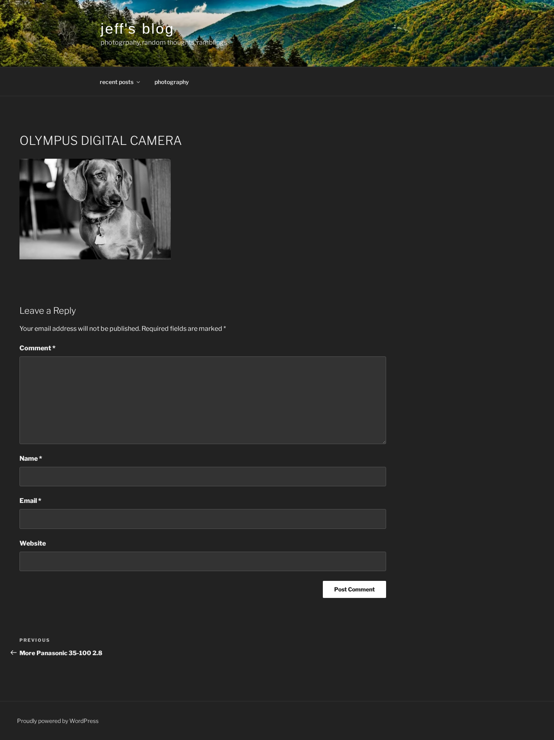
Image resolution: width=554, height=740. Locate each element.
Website (32, 543)
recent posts (116, 81)
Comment (37, 348)
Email (30, 501)
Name (30, 458)
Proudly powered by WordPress (58, 720)
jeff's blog (137, 28)
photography (172, 81)
